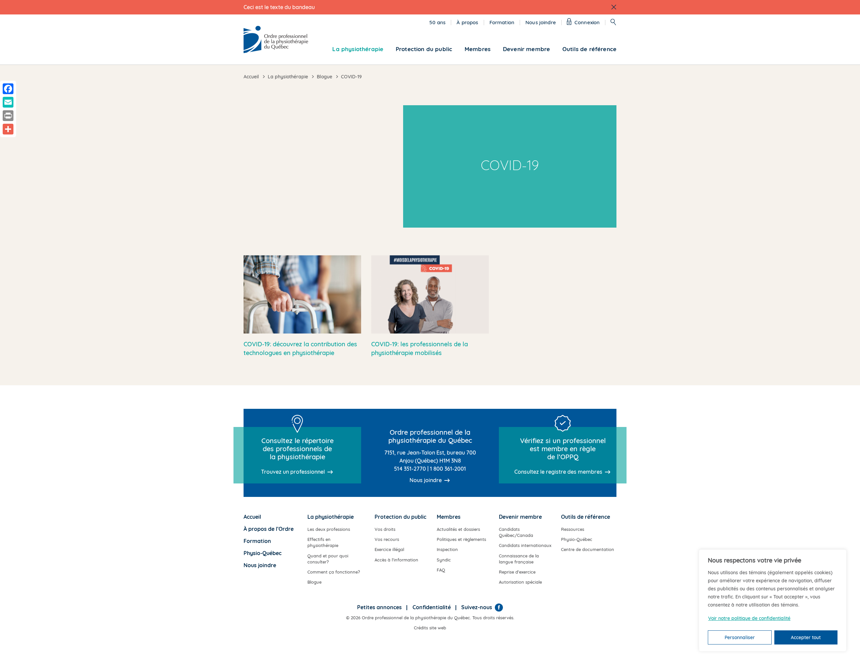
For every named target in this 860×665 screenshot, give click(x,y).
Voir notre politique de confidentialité (749, 618)
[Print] (8, 115)
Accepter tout (806, 637)
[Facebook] (499, 607)
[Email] (8, 102)
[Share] (8, 129)
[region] (773, 600)
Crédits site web (430, 627)
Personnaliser (740, 637)
